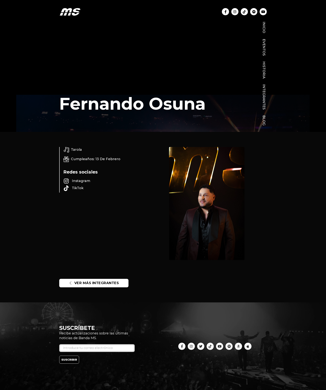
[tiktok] (244, 11)
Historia (264, 70)
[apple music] (247, 346)
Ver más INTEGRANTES (96, 283)
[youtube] (253, 11)
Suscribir (69, 359)
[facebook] (225, 11)
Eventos (264, 47)
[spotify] (229, 346)
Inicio (264, 27)
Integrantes (264, 97)
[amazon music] (238, 346)
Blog (264, 120)
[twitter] (200, 346)
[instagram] (234, 11)
